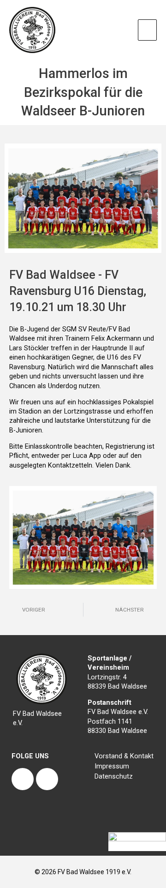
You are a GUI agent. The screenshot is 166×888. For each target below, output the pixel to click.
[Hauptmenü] (147, 30)
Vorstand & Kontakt (124, 756)
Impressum (112, 766)
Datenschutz (114, 776)
